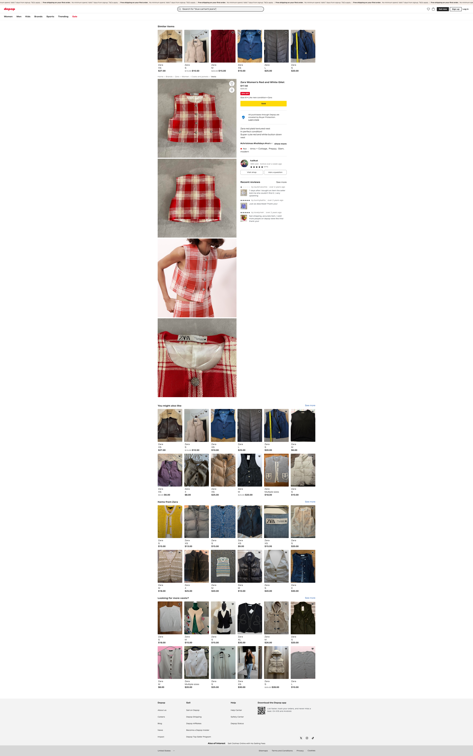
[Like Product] (179, 32)
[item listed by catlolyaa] (223, 470)
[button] (268, 167)
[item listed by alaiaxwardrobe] (303, 521)
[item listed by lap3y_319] (303, 470)
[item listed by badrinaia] (223, 617)
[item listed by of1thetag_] (276, 425)
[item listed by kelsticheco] (249, 425)
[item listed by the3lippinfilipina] (170, 617)
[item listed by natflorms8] (196, 566)
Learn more (253, 120)
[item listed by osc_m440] (276, 662)
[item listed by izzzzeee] (276, 521)
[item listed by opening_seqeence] (276, 566)
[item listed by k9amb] (196, 470)
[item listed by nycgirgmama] (170, 521)
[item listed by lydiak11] (303, 566)
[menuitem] (8, 16)
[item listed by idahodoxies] (249, 617)
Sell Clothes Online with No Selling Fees (246, 743)
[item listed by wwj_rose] (223, 425)
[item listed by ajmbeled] (249, 521)
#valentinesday (273, 143)
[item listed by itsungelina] (170, 425)
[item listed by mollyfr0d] (249, 566)
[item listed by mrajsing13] (170, 470)
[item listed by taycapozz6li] (196, 662)
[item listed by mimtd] (303, 617)
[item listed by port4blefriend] (223, 566)
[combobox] (220, 9)
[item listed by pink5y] (170, 662)
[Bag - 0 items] (433, 9)
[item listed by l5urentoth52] (196, 425)
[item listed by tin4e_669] (223, 521)
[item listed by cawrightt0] (196, 521)
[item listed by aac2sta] (276, 617)
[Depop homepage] (9, 9)
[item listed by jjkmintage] (276, 470)
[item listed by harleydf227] (303, 662)
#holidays (259, 143)
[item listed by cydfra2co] (196, 617)
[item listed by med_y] (223, 662)
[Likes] (428, 9)
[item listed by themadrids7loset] (249, 470)
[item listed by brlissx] (249, 662)
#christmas (247, 143)
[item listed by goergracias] (170, 566)
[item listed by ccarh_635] (303, 425)
